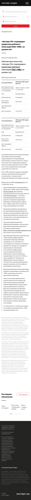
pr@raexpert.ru (20, 182)
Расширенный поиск (7, 31)
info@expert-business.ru (8, 429)
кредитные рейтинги (11, 67)
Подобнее (4, 460)
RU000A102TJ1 (11, 196)
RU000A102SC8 (8, 191)
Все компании (23, 394)
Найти (15, 26)
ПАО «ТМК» (17, 69)
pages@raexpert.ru (6, 433)
